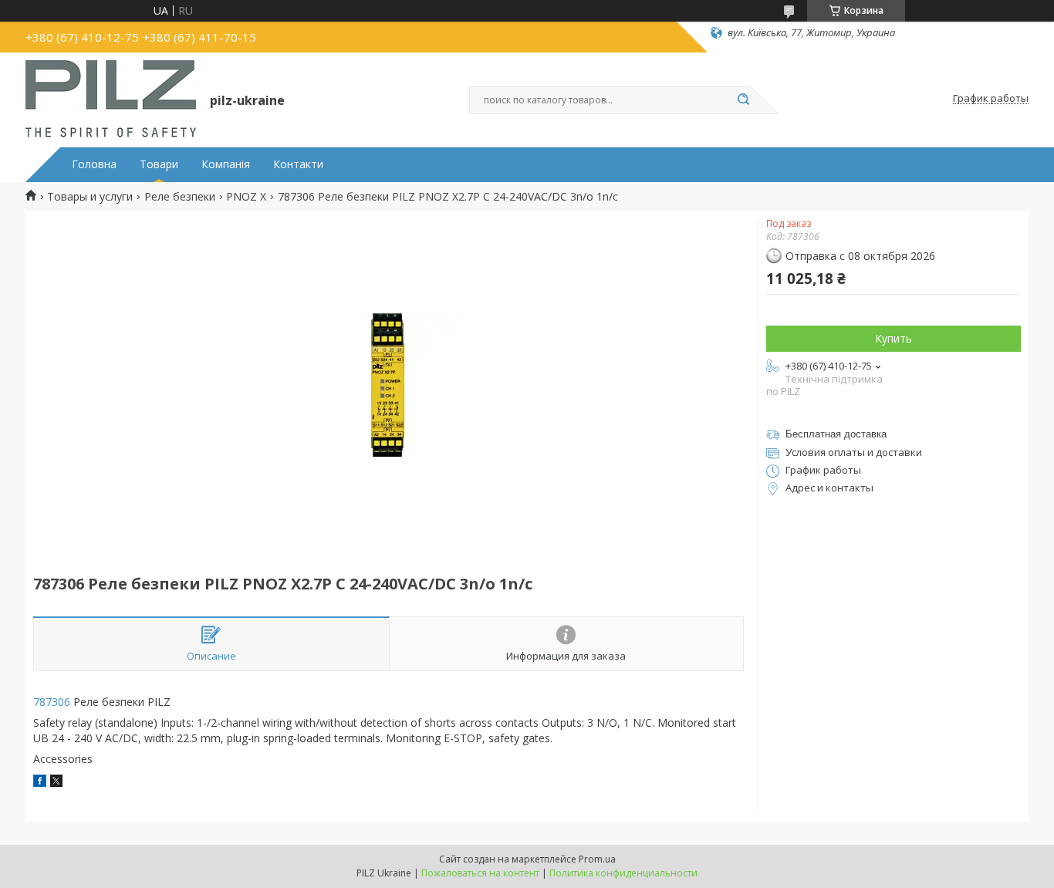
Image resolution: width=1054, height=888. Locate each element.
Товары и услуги (90, 197)
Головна (94, 164)
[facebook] (39, 782)
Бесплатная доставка (836, 434)
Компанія (225, 164)
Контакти (298, 164)
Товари (159, 164)
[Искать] (743, 100)
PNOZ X (246, 197)
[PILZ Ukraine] (110, 98)
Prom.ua (597, 859)
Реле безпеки (179, 197)
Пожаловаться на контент (480, 873)
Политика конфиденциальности (623, 873)
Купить (893, 338)
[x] (56, 782)
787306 (51, 701)
